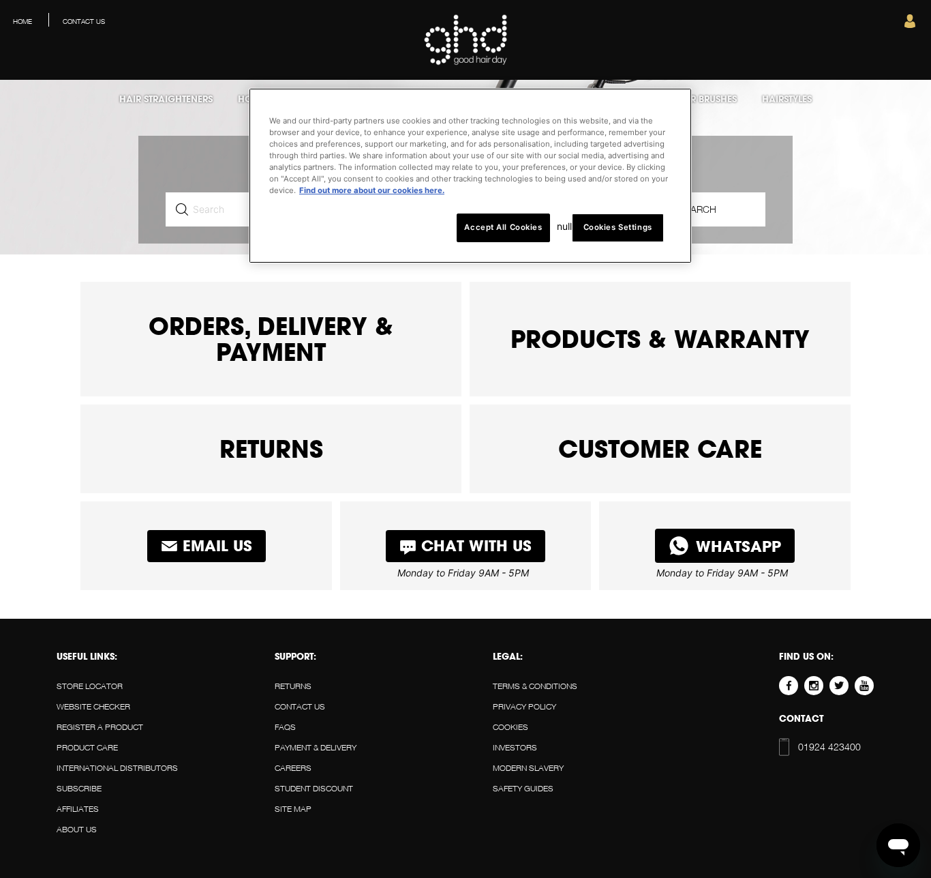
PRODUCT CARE (87, 747)
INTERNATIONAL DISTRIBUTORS (117, 768)
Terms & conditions (535, 686)
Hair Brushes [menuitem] (705, 99)
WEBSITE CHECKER (93, 706)
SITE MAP (293, 809)
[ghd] (466, 62)
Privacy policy (524, 706)
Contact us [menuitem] (84, 21)
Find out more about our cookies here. (371, 190)
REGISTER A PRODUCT (100, 727)
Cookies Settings (617, 227)
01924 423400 (807, 746)
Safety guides (523, 788)
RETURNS (293, 686)
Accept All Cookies (503, 227)
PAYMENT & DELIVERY (315, 747)
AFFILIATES (78, 809)
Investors (515, 747)
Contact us (300, 706)
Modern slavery (528, 768)
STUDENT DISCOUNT (314, 788)
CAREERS (293, 768)
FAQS (285, 727)
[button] (909, 24)
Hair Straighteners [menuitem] (166, 99)
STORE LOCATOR (90, 686)
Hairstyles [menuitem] (787, 99)
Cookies (510, 727)
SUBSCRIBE (79, 788)
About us (77, 829)
